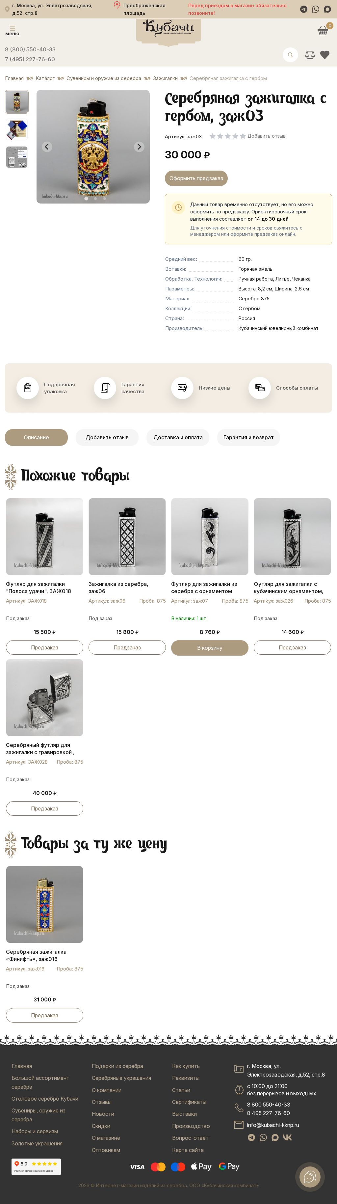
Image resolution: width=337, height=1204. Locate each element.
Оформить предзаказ (196, 178)
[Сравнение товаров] (309, 54)
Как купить (186, 1066)
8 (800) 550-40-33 (30, 49)
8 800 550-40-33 (268, 1104)
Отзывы (102, 1102)
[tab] (86, 198)
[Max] (327, 9)
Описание (36, 437)
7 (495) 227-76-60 (30, 59)
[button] (17, 102)
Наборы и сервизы (35, 1131)
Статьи (181, 1090)
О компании (106, 1090)
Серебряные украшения (121, 1078)
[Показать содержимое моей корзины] (322, 30)
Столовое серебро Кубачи (45, 1098)
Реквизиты (185, 1078)
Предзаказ (44, 647)
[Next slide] (139, 147)
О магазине (106, 1138)
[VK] (287, 1137)
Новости (103, 1113)
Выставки (184, 1113)
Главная (22, 1066)
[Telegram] (303, 9)
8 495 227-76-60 (268, 1113)
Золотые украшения (37, 1143)
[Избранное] (324, 54)
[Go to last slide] (47, 147)
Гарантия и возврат (248, 437)
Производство (191, 1126)
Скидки (101, 1126)
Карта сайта (188, 1150)
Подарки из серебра (117, 1066)
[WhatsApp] (315, 9)
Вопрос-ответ (190, 1138)
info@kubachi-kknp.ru (273, 1125)
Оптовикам (106, 1150)
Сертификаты (189, 1102)
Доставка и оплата (178, 437)
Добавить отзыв (107, 437)
